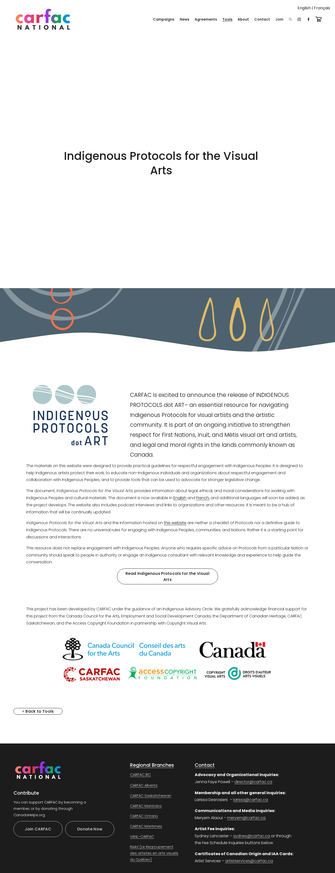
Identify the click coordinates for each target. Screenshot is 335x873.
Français (322, 8)
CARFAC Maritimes (146, 826)
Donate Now (89, 829)
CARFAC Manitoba (146, 805)
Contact (262, 19)
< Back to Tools (38, 711)
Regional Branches (152, 765)
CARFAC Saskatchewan (150, 795)
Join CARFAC (38, 829)
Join (279, 19)
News (184, 19)
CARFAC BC (140, 775)
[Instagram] (299, 19)
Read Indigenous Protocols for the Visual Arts (167, 576)
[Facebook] (308, 19)
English (304, 8)
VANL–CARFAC (142, 836)
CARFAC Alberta (143, 785)
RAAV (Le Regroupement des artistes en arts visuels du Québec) (154, 853)
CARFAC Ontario (144, 816)
